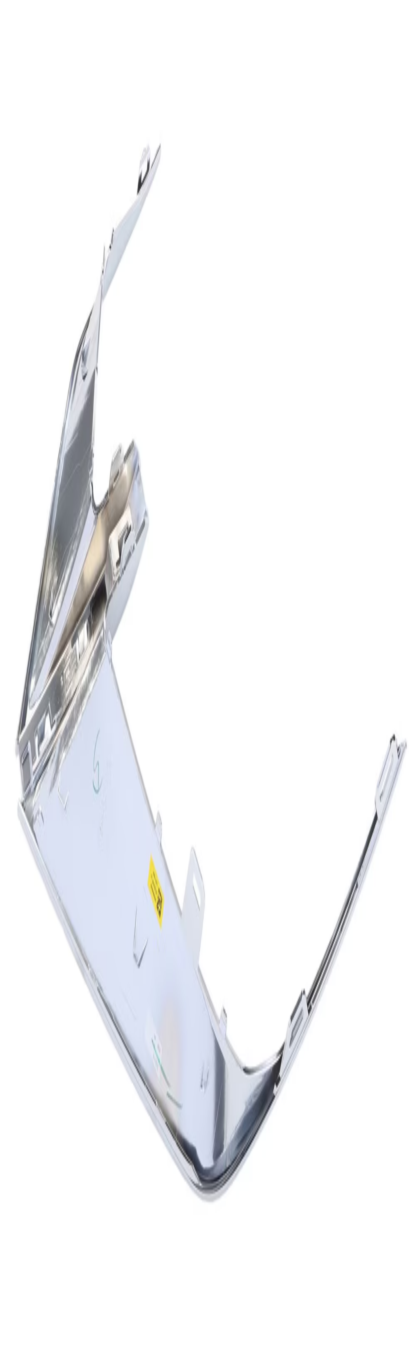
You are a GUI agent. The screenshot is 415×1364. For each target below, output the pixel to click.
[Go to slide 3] (6, 865)
